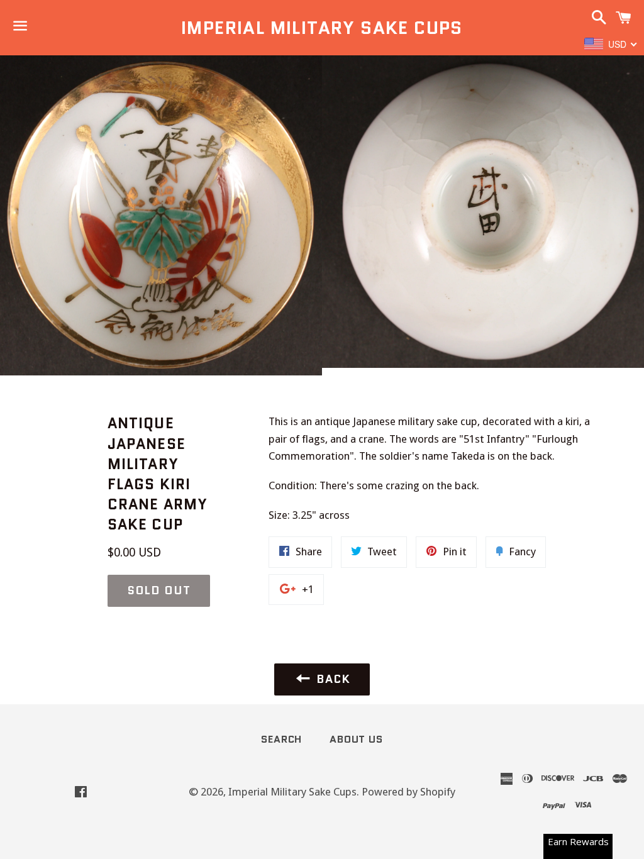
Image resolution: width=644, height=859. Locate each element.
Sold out (159, 590)
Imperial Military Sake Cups (322, 28)
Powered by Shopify (408, 791)
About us (356, 739)
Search (281, 739)
